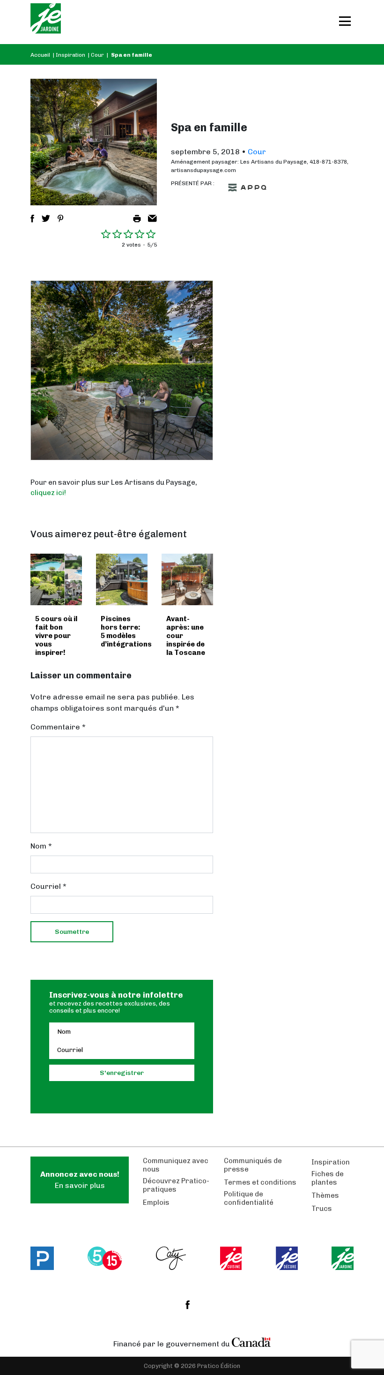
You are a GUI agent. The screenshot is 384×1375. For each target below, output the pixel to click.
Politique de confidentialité (248, 1198)
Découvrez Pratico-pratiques (176, 1185)
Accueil (40, 55)
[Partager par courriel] (152, 218)
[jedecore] (287, 1258)
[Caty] (171, 1258)
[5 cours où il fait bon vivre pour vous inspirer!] (56, 579)
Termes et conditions (260, 1182)
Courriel (48, 886)
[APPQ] (247, 187)
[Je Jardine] (45, 22)
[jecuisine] (231, 1258)
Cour (97, 55)
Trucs (321, 1208)
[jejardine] (343, 1258)
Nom (41, 846)
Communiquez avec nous (175, 1165)
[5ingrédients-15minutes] (105, 1258)
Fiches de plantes (327, 1178)
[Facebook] (187, 1304)
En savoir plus (79, 1180)
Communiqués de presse (253, 1165)
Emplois (156, 1202)
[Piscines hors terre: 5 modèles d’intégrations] (122, 579)
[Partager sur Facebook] (32, 218)
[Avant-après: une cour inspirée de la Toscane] (187, 579)
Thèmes (325, 1195)
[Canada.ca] (251, 1341)
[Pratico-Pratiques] (42, 1258)
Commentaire (58, 726)
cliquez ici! (48, 492)
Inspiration (70, 55)
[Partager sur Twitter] (46, 218)
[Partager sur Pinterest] (60, 218)
